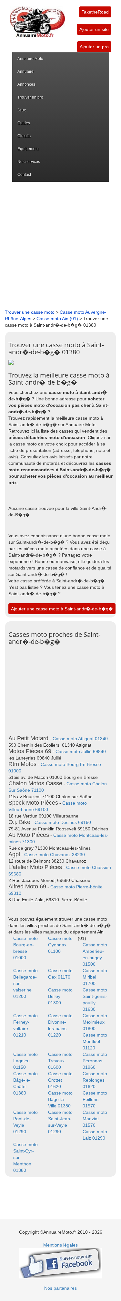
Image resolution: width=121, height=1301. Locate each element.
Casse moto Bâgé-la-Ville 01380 (60, 1099)
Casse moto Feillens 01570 (95, 1099)
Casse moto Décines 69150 (63, 822)
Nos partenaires (60, 1288)
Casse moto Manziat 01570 (95, 1119)
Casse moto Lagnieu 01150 (25, 1061)
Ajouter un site (94, 29)
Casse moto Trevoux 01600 (60, 1061)
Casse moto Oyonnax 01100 (60, 945)
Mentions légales (60, 1245)
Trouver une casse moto (30, 312)
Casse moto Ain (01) (57, 318)
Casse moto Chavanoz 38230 (54, 854)
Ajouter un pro (94, 46)
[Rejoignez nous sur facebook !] (60, 1263)
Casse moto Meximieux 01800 (95, 1022)
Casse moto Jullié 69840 (80, 751)
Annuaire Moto (30, 58)
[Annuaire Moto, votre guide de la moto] (37, 18)
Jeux (21, 110)
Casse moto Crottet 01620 (60, 1080)
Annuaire (25, 71)
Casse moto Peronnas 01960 (95, 1061)
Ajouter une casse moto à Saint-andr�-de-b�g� (62, 608)
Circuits (24, 136)
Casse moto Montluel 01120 (95, 1041)
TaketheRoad (95, 11)
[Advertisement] (60, 245)
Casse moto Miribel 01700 (95, 977)
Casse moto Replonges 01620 (95, 1080)
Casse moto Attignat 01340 (80, 738)
